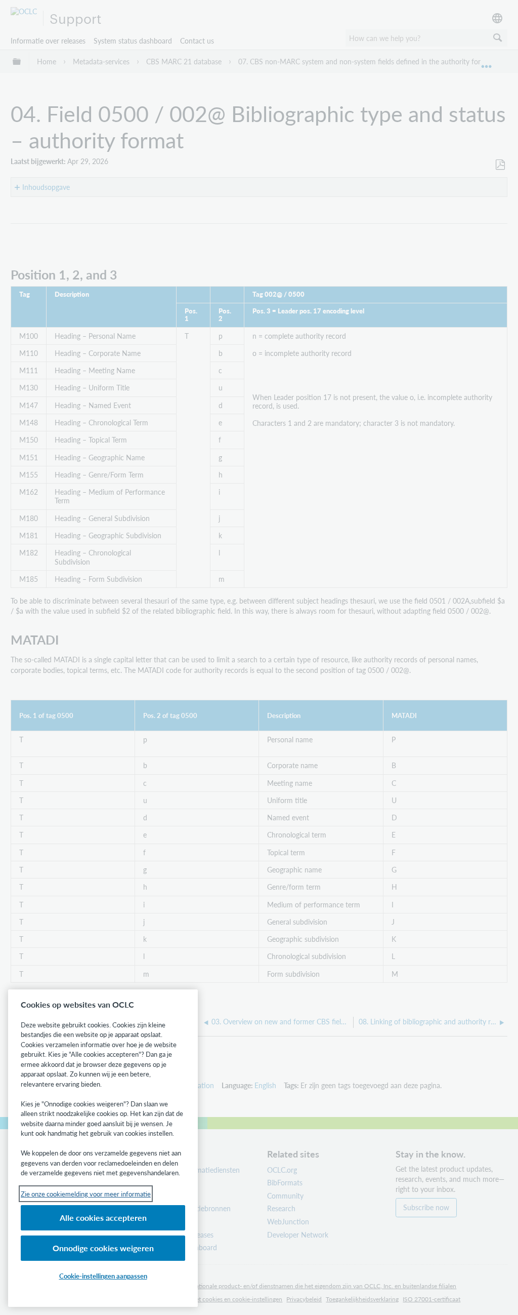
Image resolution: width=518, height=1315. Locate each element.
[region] (103, 1148)
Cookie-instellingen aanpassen (103, 1276)
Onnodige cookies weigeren (103, 1248)
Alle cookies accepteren (103, 1217)
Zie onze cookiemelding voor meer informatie (86, 1194)
